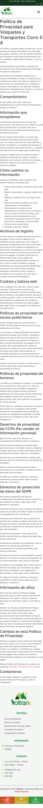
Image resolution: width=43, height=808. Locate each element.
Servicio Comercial (12, 722)
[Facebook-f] (36, 4)
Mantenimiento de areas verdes (17, 726)
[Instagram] (40, 4)
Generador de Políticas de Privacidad (24, 667)
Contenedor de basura (13, 729)
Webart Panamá (21, 791)
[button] (38, 12)
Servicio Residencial (12, 719)
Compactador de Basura (14, 733)
